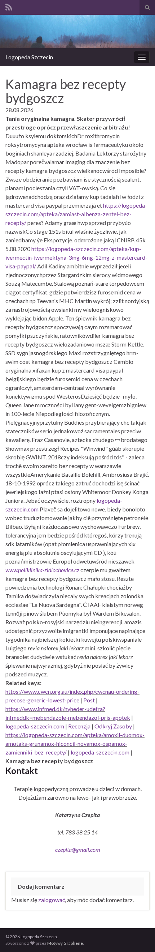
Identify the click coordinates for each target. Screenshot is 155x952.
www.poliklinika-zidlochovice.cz (42, 569)
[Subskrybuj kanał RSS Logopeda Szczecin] (8, 6)
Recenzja (79, 726)
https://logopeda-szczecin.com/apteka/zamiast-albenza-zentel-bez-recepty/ (76, 214)
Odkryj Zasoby (113, 726)
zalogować (51, 899)
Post (89, 700)
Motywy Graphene (65, 943)
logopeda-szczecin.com (34, 726)
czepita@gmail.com (77, 849)
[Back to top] (139, 936)
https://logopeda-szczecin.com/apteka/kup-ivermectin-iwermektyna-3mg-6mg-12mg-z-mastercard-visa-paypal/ (76, 257)
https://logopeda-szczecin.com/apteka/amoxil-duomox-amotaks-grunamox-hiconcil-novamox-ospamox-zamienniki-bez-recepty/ (75, 743)
